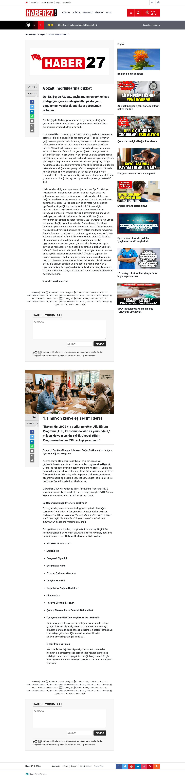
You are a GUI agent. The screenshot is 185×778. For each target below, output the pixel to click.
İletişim (74, 766)
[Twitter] (32, 107)
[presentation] (34, 25)
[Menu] (131, 12)
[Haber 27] (41, 12)
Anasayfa (56, 766)
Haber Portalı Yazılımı (38, 774)
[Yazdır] (32, 126)
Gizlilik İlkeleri (85, 766)
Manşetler (34, 3)
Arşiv (58, 3)
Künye (65, 766)
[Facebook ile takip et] (119, 766)
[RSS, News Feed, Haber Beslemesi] (156, 766)
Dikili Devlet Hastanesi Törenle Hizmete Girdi (77, 25)
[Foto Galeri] (158, 2)
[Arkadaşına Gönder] (32, 121)
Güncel (66, 12)
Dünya (76, 12)
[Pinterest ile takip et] (150, 766)
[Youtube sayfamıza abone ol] (131, 766)
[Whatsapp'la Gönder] (32, 116)
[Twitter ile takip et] (125, 766)
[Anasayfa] (26, 3)
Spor (108, 12)
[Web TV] (152, 2)
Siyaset (99, 12)
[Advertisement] (13, 74)
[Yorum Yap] (32, 130)
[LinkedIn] (32, 112)
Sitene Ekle (67, 3)
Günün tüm (151, 25)
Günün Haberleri (47, 3)
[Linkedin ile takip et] (138, 766)
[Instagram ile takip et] (144, 766)
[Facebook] (32, 102)
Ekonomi (87, 12)
